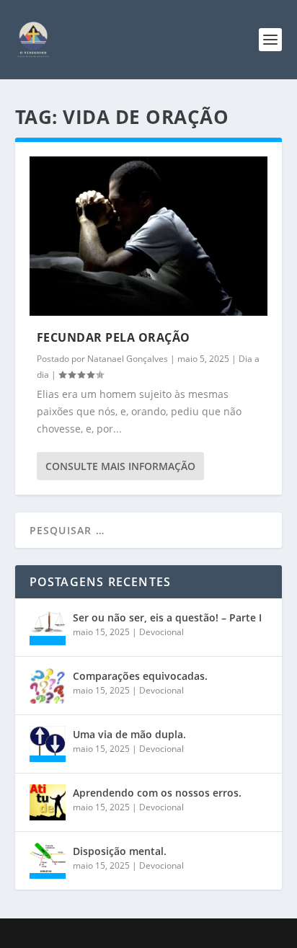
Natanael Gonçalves (127, 359)
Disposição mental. (120, 851)
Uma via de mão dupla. (129, 734)
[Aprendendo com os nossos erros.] (48, 802)
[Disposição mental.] (48, 861)
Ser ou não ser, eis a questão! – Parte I (167, 617)
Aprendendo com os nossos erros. (157, 792)
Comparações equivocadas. (140, 676)
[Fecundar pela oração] (149, 236)
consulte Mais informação (120, 466)
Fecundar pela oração (113, 337)
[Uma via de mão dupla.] (48, 744)
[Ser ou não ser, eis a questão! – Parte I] (48, 627)
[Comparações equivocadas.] (48, 686)
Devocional (161, 632)
